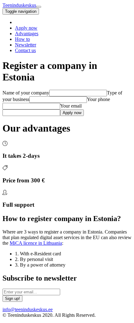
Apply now (26, 28)
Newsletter (25, 44)
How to (22, 39)
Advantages (26, 33)
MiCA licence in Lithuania (36, 243)
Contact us (25, 50)
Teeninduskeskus (19, 5)
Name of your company (25, 92)
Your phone (98, 99)
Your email (71, 105)
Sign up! (12, 298)
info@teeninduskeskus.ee (27, 309)
